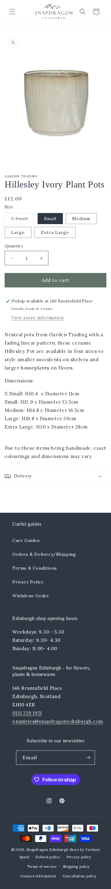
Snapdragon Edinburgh (48, 850)
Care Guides (26, 540)
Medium (81, 218)
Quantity (14, 246)
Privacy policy (79, 857)
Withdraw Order (30, 596)
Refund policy (47, 857)
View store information (37, 317)
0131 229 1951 (27, 713)
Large (18, 232)
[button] (12, 11)
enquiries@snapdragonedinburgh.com (57, 721)
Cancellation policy (80, 876)
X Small (23, 219)
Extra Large (55, 232)
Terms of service (42, 866)
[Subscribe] (88, 757)
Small (50, 218)
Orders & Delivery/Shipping (44, 554)
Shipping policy (76, 866)
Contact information (38, 876)
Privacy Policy (27, 582)
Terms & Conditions (34, 568)
